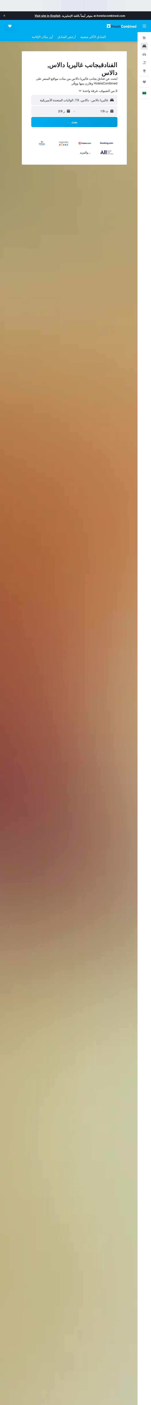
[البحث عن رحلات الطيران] (144, 38)
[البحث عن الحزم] (144, 62)
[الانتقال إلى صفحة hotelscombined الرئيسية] (121, 26)
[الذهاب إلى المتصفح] (144, 71)
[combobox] (97, 91)
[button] (4, 15)
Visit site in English (48, 16)
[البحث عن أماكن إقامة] (144, 46)
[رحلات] (144, 82)
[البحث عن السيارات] (144, 54)
